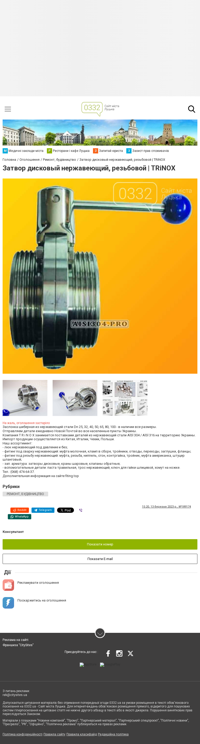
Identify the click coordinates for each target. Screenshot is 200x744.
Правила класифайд (81, 734)
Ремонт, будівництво (25, 494)
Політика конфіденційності (22, 734)
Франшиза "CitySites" (18, 645)
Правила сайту (54, 734)
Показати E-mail (100, 559)
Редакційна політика (113, 734)
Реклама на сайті (15, 640)
